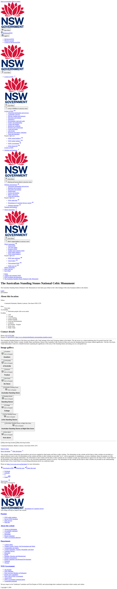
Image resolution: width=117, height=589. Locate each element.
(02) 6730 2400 (9, 335)
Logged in (6, 36)
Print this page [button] (19, 468)
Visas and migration (13, 134)
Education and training (14, 118)
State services (8, 520)
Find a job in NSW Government (13, 576)
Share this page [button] (30, 468)
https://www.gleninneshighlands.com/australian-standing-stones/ (33, 337)
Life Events (11, 131)
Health (6, 554)
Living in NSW (10, 111)
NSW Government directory (12, 537)
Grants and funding (13, 124)
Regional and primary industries (17, 132)
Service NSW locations (11, 519)
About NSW (11, 246)
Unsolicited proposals (10, 581)
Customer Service (9, 551)
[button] (7, 355)
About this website (7, 526)
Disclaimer (7, 534)
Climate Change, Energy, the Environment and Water (19, 546)
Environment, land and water (16, 121)
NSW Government (8, 566)
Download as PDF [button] (7, 468)
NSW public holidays (14, 252)
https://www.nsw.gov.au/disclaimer (17, 464)
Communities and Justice (11, 548)
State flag (7, 522)
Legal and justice (13, 129)
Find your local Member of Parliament (15, 573)
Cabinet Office (8, 544)
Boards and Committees (11, 574)
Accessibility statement (11, 531)
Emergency (11, 119)
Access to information (10, 529)
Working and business (11, 184)
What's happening (10, 244)
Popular (4, 514)
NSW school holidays (14, 254)
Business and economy (14, 188)
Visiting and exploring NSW (16, 251)
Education (7, 553)
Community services (14, 114)
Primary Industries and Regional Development (17, 559)
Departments (5, 541)
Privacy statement (9, 536)
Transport (7, 561)
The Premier (8, 569)
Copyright (7, 532)
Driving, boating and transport (16, 116)
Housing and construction (15, 127)
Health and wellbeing (14, 126)
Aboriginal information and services (18, 113)
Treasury (6, 562)
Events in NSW (12, 249)
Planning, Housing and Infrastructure (15, 556)
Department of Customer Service (34, 508)
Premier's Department (10, 558)
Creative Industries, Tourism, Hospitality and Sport (19, 549)
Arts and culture (12, 247)
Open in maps (5, 449)
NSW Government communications (14, 579)
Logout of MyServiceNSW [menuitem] (12, 42)
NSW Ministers (8, 571)
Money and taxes (13, 194)
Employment (11, 191)
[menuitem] (9, 39)
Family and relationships (15, 122)
